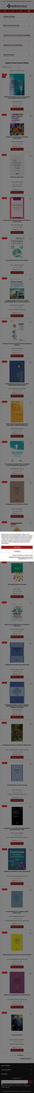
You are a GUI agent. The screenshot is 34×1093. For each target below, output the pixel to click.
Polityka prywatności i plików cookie (22, 555)
